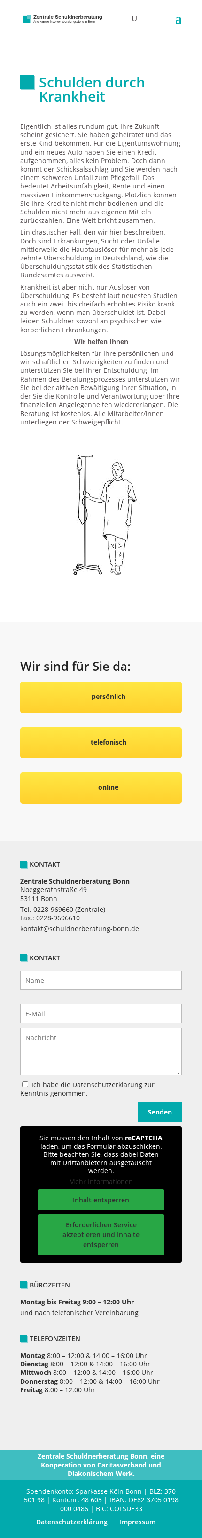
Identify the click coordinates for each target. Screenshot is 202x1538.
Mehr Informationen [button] (101, 1181)
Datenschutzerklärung (107, 1084)
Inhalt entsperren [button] (101, 1199)
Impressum (137, 1521)
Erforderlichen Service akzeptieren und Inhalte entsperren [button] (101, 1234)
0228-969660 (53, 909)
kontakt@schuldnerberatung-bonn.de (79, 928)
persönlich (108, 696)
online (108, 787)
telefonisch (108, 742)
